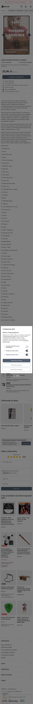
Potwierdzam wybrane (16, 365)
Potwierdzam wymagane (16, 369)
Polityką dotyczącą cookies (10, 336)
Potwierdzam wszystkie (16, 360)
